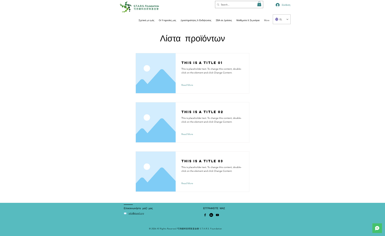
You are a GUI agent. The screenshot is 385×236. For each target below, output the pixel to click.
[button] (259, 3)
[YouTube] (217, 215)
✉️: (125, 213)
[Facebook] (205, 215)
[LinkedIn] (211, 215)
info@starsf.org (136, 213)
